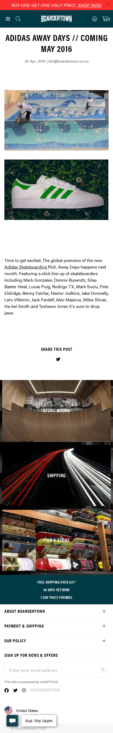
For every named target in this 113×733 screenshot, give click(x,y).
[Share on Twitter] (58, 359)
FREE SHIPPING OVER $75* (56, 582)
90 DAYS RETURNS (56, 589)
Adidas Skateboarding (25, 267)
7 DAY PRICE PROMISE (57, 597)
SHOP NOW (90, 5)
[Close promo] (108, 4)
